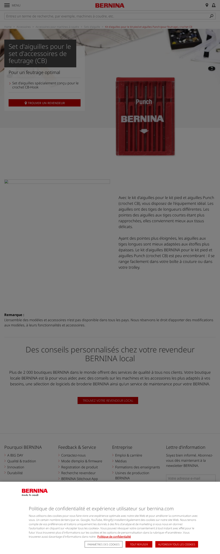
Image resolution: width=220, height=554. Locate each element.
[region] (110, 518)
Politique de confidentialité (114, 537)
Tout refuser (139, 544)
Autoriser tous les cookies (176, 544)
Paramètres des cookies (103, 544)
